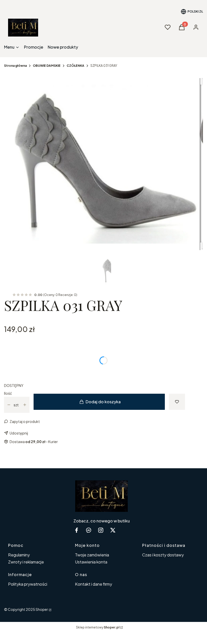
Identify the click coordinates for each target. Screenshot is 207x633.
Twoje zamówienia (92, 554)
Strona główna (15, 66)
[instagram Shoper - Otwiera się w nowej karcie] (101, 530)
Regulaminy (19, 554)
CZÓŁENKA (75, 66)
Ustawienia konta (91, 561)
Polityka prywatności (27, 584)
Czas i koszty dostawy (163, 554)
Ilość (8, 393)
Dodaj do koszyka (103, 401)
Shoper (42, 609)
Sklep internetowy (97, 627)
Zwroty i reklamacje (26, 561)
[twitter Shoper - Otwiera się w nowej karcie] (113, 530)
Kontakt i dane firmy (93, 584)
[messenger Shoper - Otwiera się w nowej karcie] (89, 530)
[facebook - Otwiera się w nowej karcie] (76, 530)
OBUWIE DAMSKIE (47, 66)
